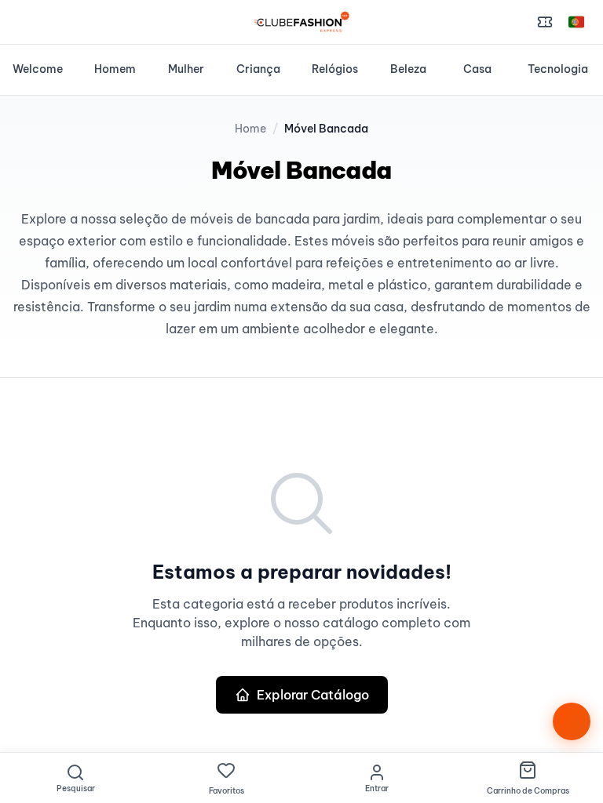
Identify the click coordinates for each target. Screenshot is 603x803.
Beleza (408, 69)
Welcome (38, 69)
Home (250, 129)
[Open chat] (571, 721)
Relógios (335, 69)
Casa (477, 69)
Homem (115, 69)
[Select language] (576, 22)
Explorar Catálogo (313, 695)
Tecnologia (558, 69)
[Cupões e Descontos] (545, 22)
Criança (258, 69)
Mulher (186, 69)
